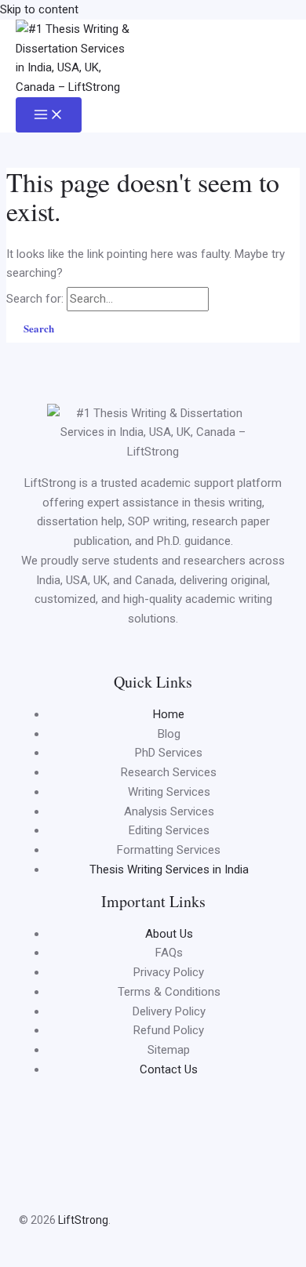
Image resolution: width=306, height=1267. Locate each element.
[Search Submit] (229, 298)
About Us (169, 934)
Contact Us (169, 1069)
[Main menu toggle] (49, 115)
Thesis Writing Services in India (169, 869)
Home (168, 714)
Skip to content (39, 9)
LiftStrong (82, 1220)
